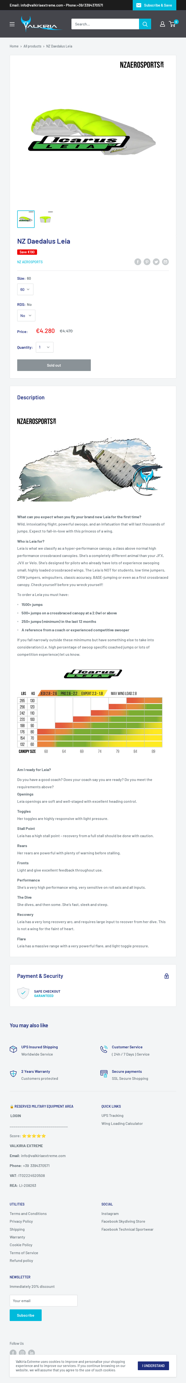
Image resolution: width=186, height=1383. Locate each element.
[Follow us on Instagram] (22, 1353)
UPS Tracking (112, 1115)
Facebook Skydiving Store (123, 1221)
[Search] (145, 24)
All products (32, 46)
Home (14, 46)
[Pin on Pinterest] (147, 261)
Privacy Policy (21, 1221)
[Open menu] (12, 24)
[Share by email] (165, 261)
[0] (172, 24)
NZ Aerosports (30, 262)
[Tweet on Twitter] (156, 261)
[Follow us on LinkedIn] (31, 1353)
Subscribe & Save (158, 5)
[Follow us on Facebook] (13, 1353)
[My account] (162, 24)
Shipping (17, 1229)
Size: (24, 278)
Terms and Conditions (28, 1213)
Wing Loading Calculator (122, 1123)
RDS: (24, 304)
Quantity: (25, 347)
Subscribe (25, 1315)
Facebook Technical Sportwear (127, 1229)
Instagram (110, 1213)
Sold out (54, 365)
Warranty (17, 1237)
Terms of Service (24, 1252)
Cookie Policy (21, 1244)
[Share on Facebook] (137, 261)
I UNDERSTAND (153, 1366)
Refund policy (21, 1260)
